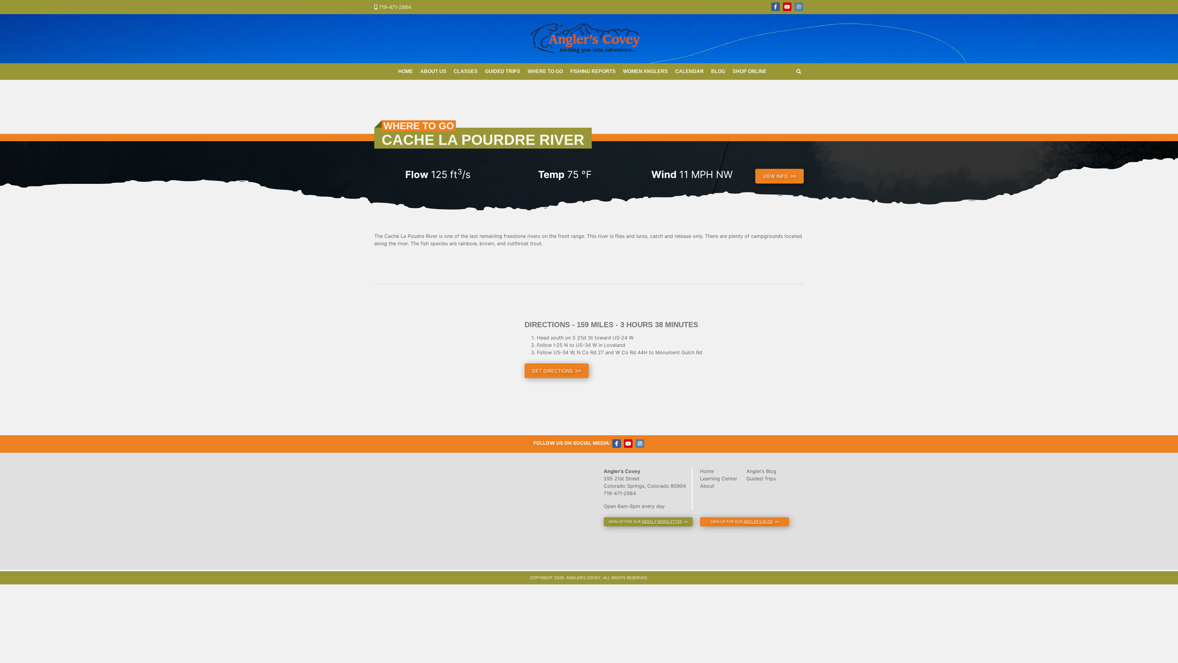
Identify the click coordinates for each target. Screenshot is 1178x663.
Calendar (689, 71)
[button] (557, 370)
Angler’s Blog (761, 471)
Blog (718, 71)
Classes (466, 71)
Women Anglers (645, 71)
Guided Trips (502, 71)
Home (405, 71)
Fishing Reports (593, 71)
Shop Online (750, 71)
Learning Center (718, 478)
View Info (775, 176)
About (707, 486)
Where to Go (545, 71)
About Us (433, 71)
